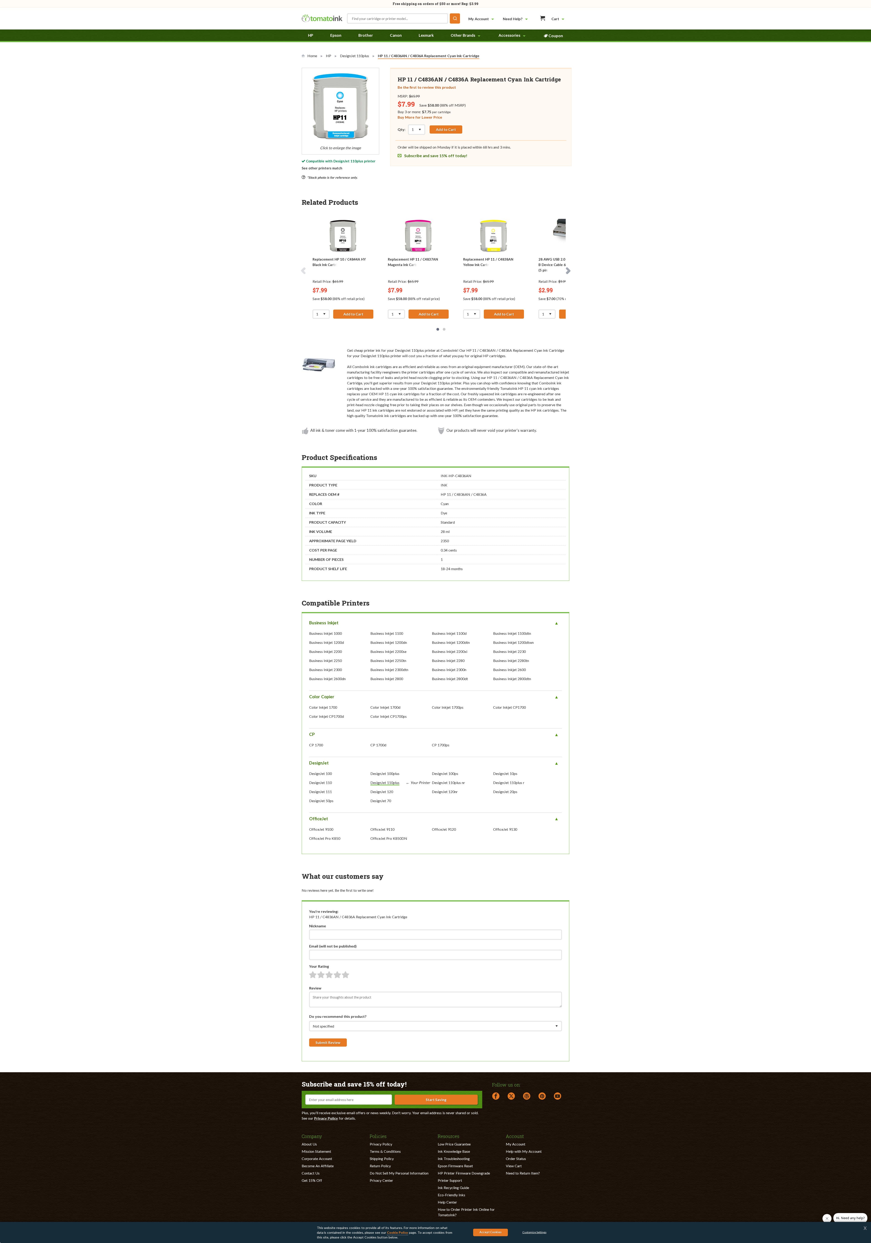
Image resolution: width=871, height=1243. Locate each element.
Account (515, 1136)
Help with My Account (524, 1151)
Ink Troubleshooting (454, 1158)
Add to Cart (446, 129)
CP (312, 734)
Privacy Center (381, 1180)
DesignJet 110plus (348, 161)
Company (312, 1136)
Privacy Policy (326, 1118)
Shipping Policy (382, 1158)
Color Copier (321, 696)
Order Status (516, 1158)
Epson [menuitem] (335, 35)
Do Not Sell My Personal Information (399, 1173)
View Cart (514, 1166)
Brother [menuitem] (365, 35)
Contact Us (311, 1173)
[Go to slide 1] (437, 329)
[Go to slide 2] (444, 329)
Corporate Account (317, 1158)
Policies (378, 1136)
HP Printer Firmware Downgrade (464, 1173)
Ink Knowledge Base (454, 1151)
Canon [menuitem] (396, 35)
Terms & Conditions (385, 1151)
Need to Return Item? (523, 1173)
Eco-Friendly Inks (451, 1195)
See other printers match (322, 168)
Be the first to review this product (427, 87)
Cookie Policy (397, 1232)
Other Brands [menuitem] (463, 35)
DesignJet (319, 762)
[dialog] (435, 1232)
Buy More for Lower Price (420, 117)
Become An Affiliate (318, 1166)
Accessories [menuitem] (509, 35)
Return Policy (380, 1166)
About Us (309, 1144)
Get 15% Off (312, 1180)
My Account (515, 1144)
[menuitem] (481, 19)
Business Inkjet (323, 622)
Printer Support (450, 1180)
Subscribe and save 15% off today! (435, 155)
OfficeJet (318, 818)
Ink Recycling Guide (453, 1187)
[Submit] (455, 18)
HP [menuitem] (310, 35)
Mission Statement (316, 1151)
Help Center (447, 1202)
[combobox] (403, 18)
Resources (448, 1136)
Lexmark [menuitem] (426, 35)
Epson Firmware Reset (455, 1166)
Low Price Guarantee (454, 1144)
